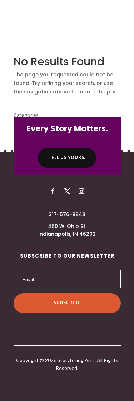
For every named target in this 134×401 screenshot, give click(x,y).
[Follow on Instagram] (81, 191)
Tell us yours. (67, 157)
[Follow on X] (67, 191)
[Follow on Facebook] (53, 191)
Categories (26, 115)
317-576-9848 (67, 214)
